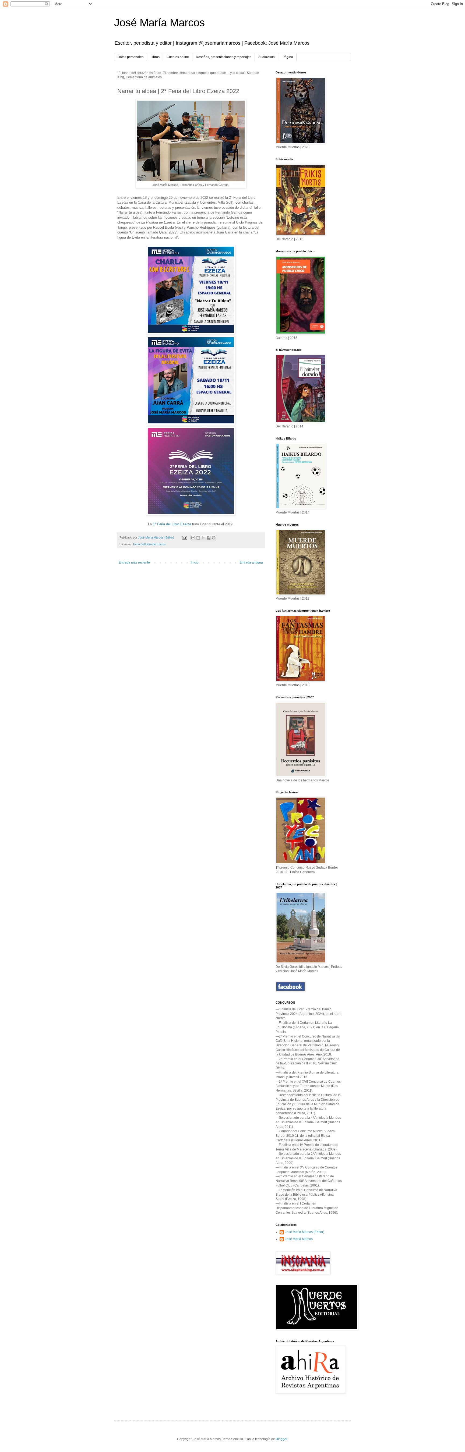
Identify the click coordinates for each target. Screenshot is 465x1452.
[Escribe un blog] (198, 537)
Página (288, 57)
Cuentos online (178, 57)
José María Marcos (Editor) (304, 1232)
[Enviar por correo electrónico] (193, 537)
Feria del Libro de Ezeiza (149, 544)
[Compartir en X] (203, 537)
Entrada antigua (251, 562)
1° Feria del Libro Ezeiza (172, 524)
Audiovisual (267, 57)
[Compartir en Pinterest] (213, 537)
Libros (155, 57)
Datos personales (130, 57)
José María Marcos (159, 23)
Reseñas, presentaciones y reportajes (223, 57)
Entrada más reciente (134, 562)
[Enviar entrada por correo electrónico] (184, 537)
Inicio (195, 562)
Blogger (281, 1439)
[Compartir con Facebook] (208, 537)
